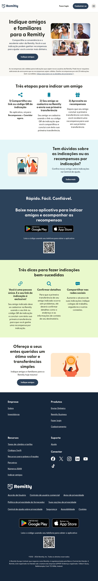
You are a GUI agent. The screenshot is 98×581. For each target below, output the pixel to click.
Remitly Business (59, 414)
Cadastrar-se (81, 6)
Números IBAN (15, 469)
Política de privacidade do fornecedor (26, 502)
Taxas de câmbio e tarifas (20, 444)
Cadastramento (58, 427)
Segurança (51, 509)
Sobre (11, 408)
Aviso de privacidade (73, 495)
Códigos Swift (14, 450)
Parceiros (12, 463)
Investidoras (14, 414)
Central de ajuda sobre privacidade (25, 509)
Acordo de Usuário (17, 495)
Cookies (83, 509)
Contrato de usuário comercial (45, 495)
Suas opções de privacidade (62, 502)
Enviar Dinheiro (58, 408)
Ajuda (54, 444)
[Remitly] (10, 6)
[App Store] (63, 228)
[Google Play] (36, 228)
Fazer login (64, 6)
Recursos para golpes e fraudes (23, 457)
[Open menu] (93, 6)
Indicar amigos (15, 475)
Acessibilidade (68, 509)
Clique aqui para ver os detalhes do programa (55, 74)
